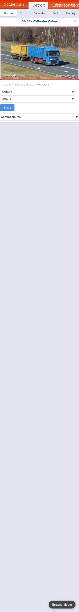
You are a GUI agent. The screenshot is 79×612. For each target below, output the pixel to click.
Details (6, 99)
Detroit (38, 5)
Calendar (39, 13)
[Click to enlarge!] (39, 53)
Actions (7, 92)
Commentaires (11, 117)
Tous (23, 13)
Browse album (62, 604)
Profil (55, 13)
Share (7, 107)
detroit (42, 84)
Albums (8, 13)
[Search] (73, 13)
